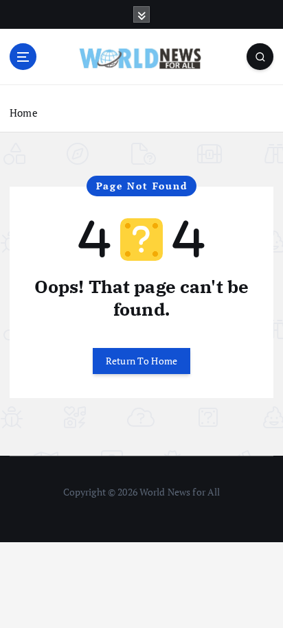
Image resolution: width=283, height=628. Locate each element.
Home (24, 112)
